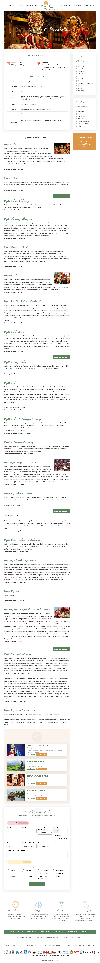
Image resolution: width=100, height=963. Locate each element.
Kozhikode (81, 73)
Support (11, 5)
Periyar (80, 81)
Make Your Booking (61, 196)
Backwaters (82, 116)
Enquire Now (41, 754)
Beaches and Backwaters (39, 791)
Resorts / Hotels (83, 123)
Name (9, 827)
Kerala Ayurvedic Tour (37, 776)
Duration (10, 843)
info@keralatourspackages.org (85, 920)
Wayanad (81, 91)
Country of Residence (41, 828)
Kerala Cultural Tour (37, 746)
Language (89, 5)
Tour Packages (65, 5)
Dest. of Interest (43, 843)
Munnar (80, 78)
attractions (44, 932)
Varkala (80, 88)
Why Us (20, 932)
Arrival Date (57, 835)
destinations (31, 932)
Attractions (33, 5)
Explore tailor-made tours (84, 141)
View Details (31, 754)
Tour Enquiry (76, 5)
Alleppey (81, 66)
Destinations (23, 5)
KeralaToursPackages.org (73, 937)
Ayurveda (81, 119)
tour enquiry (73, 932)
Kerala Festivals (83, 121)
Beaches (81, 111)
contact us (86, 932)
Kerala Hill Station (36, 761)
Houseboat (82, 114)
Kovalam (81, 71)
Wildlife (80, 126)
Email (24, 827)
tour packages (59, 932)
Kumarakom (82, 76)
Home (12, 932)
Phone (55, 827)
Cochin (80, 69)
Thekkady (81, 86)
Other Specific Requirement (17, 850)
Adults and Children (29, 843)
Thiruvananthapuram (85, 83)
